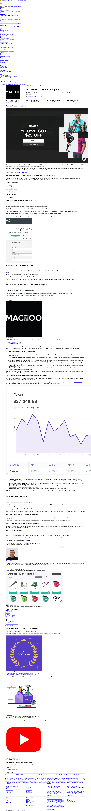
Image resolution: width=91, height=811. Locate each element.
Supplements (45, 782)
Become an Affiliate (30, 801)
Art (39, 778)
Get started (8, 77)
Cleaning (12, 779)
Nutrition (69, 781)
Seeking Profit (73, 774)
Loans (51, 781)
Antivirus (32, 778)
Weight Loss (71, 782)
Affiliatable (28, 787)
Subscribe (61, 547)
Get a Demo (2, 77)
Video (57, 782)
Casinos (76, 778)
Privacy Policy (29, 802)
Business (68, 778)
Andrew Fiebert (30, 96)
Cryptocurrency (31, 779)
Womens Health (77, 782)
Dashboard (49, 795)
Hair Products (8, 781)
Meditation (62, 781)
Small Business (25, 782)
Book (60, 778)
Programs (2, 52)
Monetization (53, 774)
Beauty (53, 778)
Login (68, 802)
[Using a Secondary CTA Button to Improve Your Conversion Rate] (24, 713)
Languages (47, 781)
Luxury (54, 781)
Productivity (12, 782)
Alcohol (28, 778)
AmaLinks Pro (9, 790)
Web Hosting (61, 782)
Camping (72, 778)
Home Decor (23, 781)
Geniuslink (8, 792)
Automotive (42, 778)
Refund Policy (29, 805)
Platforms (2, 7)
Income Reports (55, 787)
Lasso (22, 343)
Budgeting (64, 778)
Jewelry (41, 781)
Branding (28, 800)
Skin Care (20, 782)
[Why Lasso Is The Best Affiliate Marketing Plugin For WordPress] (24, 670)
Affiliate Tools (8, 774)
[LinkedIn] (6, 567)
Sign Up (69, 804)
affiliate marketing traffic (17, 535)
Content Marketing (41, 774)
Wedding (66, 782)
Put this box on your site (17, 342)
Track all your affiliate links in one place (31, 479)
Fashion (10, 185)
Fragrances (65, 779)
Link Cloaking (80, 791)
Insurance (37, 781)
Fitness (59, 779)
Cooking (16, 779)
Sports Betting (36, 782)
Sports (41, 782)
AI (21, 778)
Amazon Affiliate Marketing (17, 774)
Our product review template (12, 372)
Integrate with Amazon (72, 791)
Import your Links (71, 793)
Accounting (16, 778)
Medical (58, 781)
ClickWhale (29, 790)
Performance (70, 795)
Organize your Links (71, 792)
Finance (52, 779)
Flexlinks (28, 791)
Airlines (24, 778)
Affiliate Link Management (73, 786)
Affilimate (28, 788)
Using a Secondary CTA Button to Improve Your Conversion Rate (21, 674)
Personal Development (76, 781)
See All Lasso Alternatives (12, 786)
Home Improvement (30, 781)
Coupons (20, 779)
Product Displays (54, 793)
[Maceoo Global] (24, 336)
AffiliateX (8, 788)
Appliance (36, 778)
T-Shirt (10, 186)
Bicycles (57, 778)
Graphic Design (82, 779)
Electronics (44, 779)
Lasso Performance (78, 382)
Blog (1, 28)
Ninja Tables (29, 792)
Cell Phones (82, 778)
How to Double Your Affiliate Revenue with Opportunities (55, 804)
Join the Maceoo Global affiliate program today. (16, 172)
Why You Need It (11, 671)
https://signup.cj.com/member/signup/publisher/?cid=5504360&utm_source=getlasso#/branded (63, 511)
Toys (51, 782)
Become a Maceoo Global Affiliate (18, 103)
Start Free (8, 103)
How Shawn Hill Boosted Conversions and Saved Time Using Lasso (55, 803)
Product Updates (66, 774)
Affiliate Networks (9, 778)
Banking (50, 778)
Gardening (74, 779)
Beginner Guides (28, 774)
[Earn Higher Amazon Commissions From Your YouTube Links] (24, 756)
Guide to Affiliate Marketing (15, 6)
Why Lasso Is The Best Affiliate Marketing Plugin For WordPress (21, 631)
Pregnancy (7, 782)
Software (31, 782)
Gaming (70, 779)
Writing (82, 782)
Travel (54, 782)
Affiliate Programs (71, 801)
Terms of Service (30, 804)
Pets (82, 781)
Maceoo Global (9, 337)
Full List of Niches (14, 76)
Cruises (26, 779)
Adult (20, 778)
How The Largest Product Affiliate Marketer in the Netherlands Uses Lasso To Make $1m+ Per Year (55, 800)
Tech (49, 782)
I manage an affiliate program (6, 84)
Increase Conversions (51, 786)
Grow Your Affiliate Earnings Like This (54, 808)
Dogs (36, 779)
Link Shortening (56, 791)
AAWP (7, 787)
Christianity (7, 779)
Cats (79, 778)
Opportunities (61, 793)
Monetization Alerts (71, 787)
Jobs (44, 781)
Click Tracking (79, 792)
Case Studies (34, 774)
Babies (46, 778)
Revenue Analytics (80, 787)
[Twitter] (7, 567)
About (27, 799)
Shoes (16, 782)
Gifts (77, 779)
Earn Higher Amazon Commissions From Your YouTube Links (20, 717)
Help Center (69, 800)
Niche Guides (59, 774)
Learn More (9, 342)
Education (48, 774)
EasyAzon (8, 791)
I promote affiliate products (19, 84)
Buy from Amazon (11, 758)
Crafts (23, 779)
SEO (77, 774)
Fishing (56, 779)
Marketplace (49, 791)
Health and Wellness (15, 781)
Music (65, 781)
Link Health (78, 793)
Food (62, 779)
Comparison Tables (51, 792)
